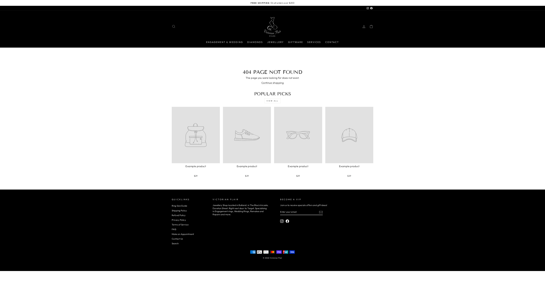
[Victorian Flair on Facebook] (287, 221)
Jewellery (275, 42)
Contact (332, 42)
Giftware (295, 42)
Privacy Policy (179, 220)
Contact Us (177, 238)
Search (175, 243)
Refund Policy (179, 215)
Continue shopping (272, 82)
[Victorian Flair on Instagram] (282, 221)
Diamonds (255, 42)
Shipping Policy (179, 210)
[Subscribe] (321, 212)
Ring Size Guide (179, 205)
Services (314, 42)
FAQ (174, 229)
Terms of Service (180, 224)
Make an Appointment (183, 234)
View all (272, 101)
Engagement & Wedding (224, 42)
